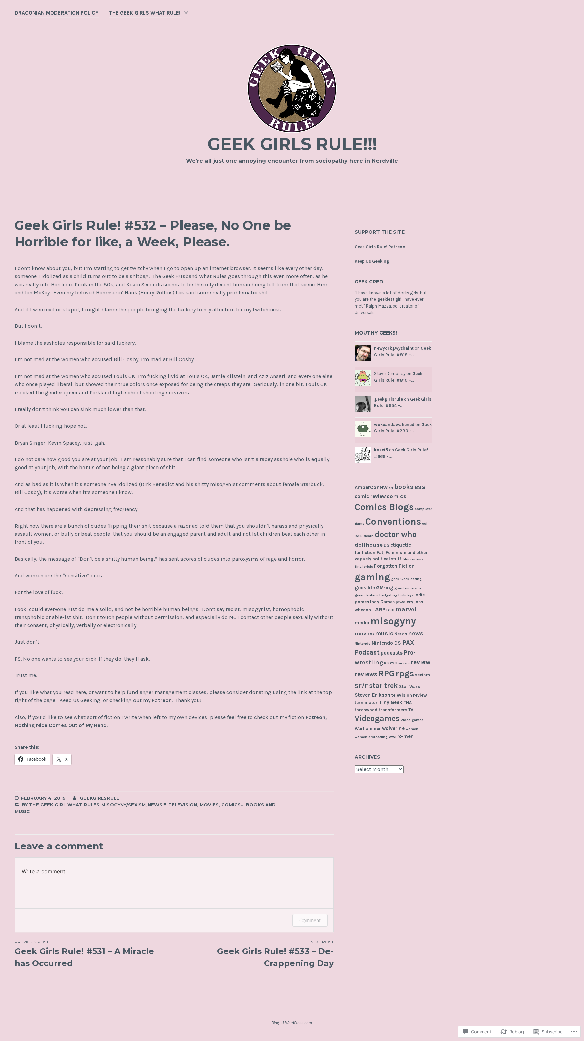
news (415, 633)
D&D (359, 536)
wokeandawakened (394, 424)
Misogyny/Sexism (123, 804)
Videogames (377, 718)
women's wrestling (371, 737)
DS (386, 545)
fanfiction (365, 552)
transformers (393, 709)
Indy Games (382, 601)
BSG (419, 487)
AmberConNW (371, 487)
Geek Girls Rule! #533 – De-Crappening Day (275, 953)
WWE (393, 737)
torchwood (366, 709)
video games (412, 720)
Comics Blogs (384, 507)
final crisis (364, 566)
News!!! (157, 804)
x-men (406, 736)
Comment (310, 920)
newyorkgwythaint (394, 348)
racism (404, 663)
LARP (378, 609)
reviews (366, 674)
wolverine (393, 728)
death (369, 536)
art (391, 488)
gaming (372, 576)
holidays (405, 595)
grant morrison (407, 588)
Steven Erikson (372, 695)
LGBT (390, 610)
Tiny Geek (391, 702)
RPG (387, 673)
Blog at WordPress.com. (292, 1022)
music (384, 633)
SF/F (361, 686)
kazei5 (381, 449)
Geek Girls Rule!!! (292, 144)
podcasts (392, 653)
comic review (370, 496)
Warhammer (368, 728)
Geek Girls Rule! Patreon (380, 246)
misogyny (393, 621)
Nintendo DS (386, 643)
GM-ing (384, 588)
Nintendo (363, 643)
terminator (366, 702)
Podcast (367, 652)
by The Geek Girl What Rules (60, 804)
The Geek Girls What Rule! (145, 12)
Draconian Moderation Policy (57, 12)
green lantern (366, 595)
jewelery (404, 601)
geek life (365, 588)
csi (424, 523)
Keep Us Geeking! (373, 261)
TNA (408, 702)
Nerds (400, 633)
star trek (383, 686)
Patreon (162, 700)
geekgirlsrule (99, 798)
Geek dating (411, 579)
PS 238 (390, 663)
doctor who (396, 534)
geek (395, 579)
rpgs (405, 673)
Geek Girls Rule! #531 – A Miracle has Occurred (84, 953)
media (362, 623)
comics (396, 496)
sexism (422, 674)
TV (410, 709)
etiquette (400, 545)
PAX (408, 642)
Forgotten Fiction (394, 566)
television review (409, 695)
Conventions (393, 521)
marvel (406, 609)
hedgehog (388, 595)
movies (364, 633)
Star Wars (409, 686)
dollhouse (369, 545)
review (420, 662)
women (412, 729)
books (403, 487)
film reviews (412, 559)
